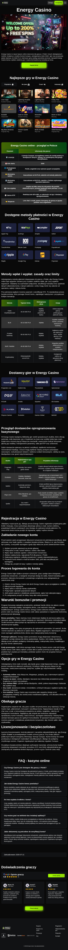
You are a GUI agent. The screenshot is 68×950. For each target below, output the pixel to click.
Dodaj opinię (56, 875)
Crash (41, 84)
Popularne (7, 84)
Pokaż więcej (34, 908)
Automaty (58, 84)
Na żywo (24, 84)
